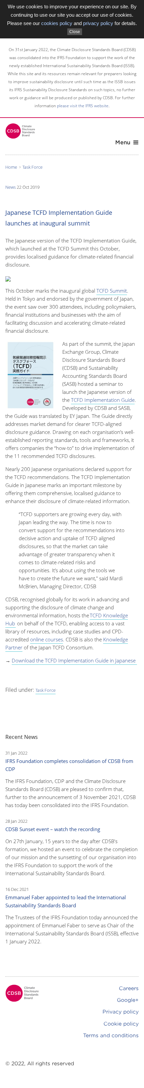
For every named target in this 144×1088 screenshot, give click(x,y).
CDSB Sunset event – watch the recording (52, 829)
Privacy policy (120, 1012)
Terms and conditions (111, 1036)
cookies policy (56, 23)
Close (74, 31)
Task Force (32, 167)
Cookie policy (121, 1024)
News (10, 187)
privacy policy (98, 23)
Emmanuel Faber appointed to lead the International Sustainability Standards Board (65, 901)
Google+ (128, 1000)
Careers (129, 988)
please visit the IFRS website (83, 106)
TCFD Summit (111, 290)
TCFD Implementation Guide (103, 400)
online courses (46, 639)
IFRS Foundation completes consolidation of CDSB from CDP (69, 765)
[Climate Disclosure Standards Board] (20, 131)
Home (11, 167)
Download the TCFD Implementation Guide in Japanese (74, 660)
